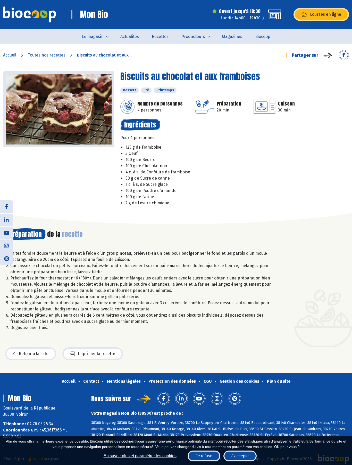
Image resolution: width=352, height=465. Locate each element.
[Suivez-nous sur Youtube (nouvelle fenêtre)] (6, 232)
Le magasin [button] (93, 36)
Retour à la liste (33, 353)
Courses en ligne (325, 14)
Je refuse (204, 456)
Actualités (129, 36)
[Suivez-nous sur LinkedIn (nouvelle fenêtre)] (6, 219)
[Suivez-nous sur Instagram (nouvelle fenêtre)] (6, 245)
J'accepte (240, 456)
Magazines (232, 36)
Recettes (160, 36)
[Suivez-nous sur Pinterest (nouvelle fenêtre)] (6, 258)
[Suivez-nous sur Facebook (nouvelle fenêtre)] (6, 206)
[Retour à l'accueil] (29, 14)
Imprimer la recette (96, 353)
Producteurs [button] (193, 36)
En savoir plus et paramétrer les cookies (140, 456)
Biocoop (262, 36)
